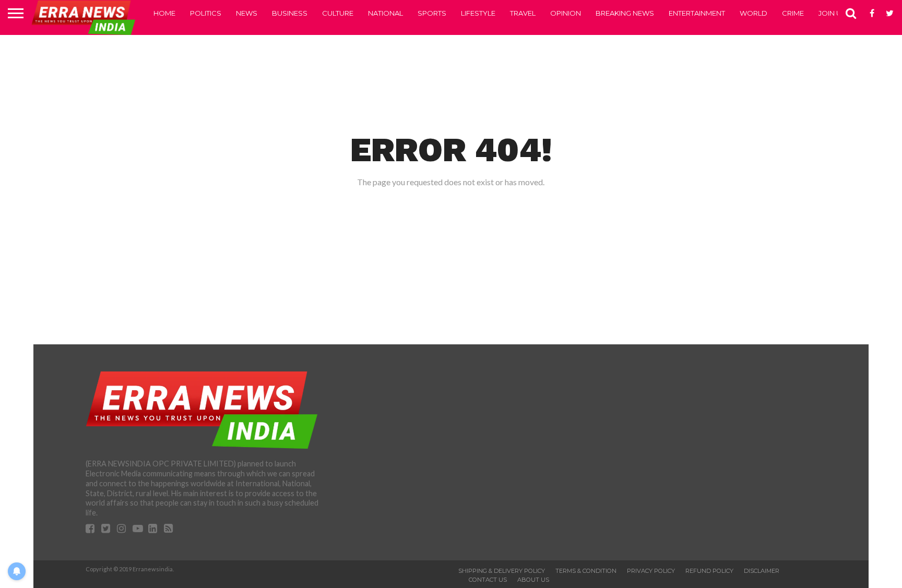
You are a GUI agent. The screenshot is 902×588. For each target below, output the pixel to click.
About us (533, 579)
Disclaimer (761, 570)
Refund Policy (709, 570)
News (246, 13)
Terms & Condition (585, 570)
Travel (523, 13)
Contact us (488, 579)
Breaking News (625, 13)
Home (164, 13)
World (753, 13)
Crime (793, 13)
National (385, 13)
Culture (337, 13)
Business (289, 13)
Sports (432, 13)
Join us (832, 13)
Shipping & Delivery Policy (501, 570)
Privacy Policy (651, 570)
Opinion (565, 13)
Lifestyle (478, 13)
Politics (205, 13)
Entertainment (697, 13)
